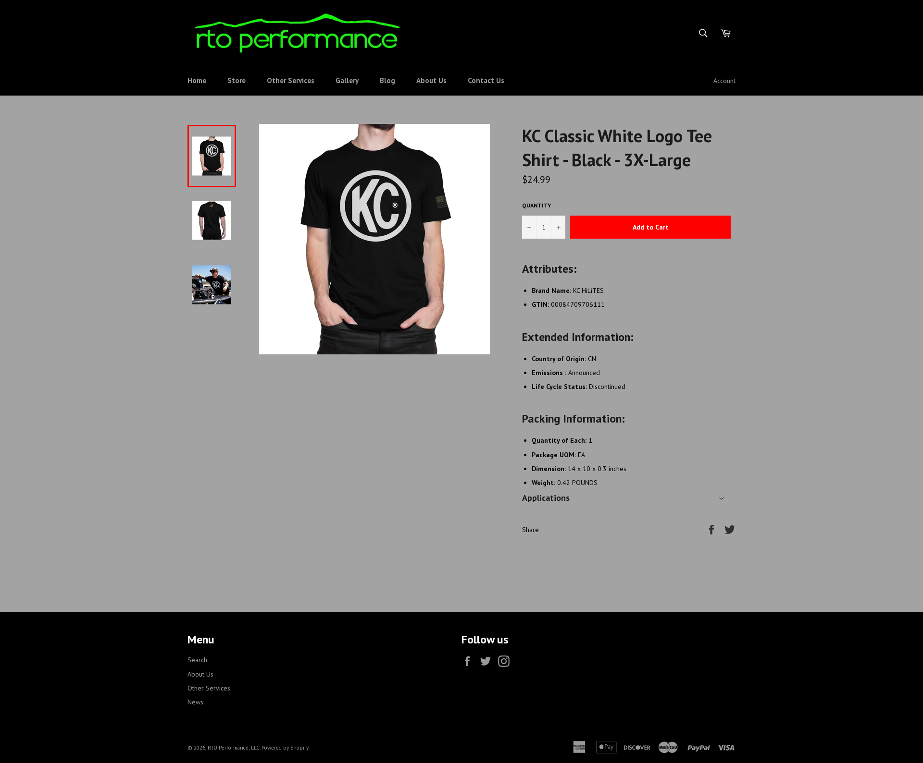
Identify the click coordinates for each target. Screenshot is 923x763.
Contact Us (486, 80)
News (195, 702)
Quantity (536, 205)
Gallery (347, 80)
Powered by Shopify (285, 747)
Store (236, 80)
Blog (387, 80)
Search (197, 659)
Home (196, 80)
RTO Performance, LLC (234, 747)
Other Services (290, 80)
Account (724, 80)
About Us (431, 80)
